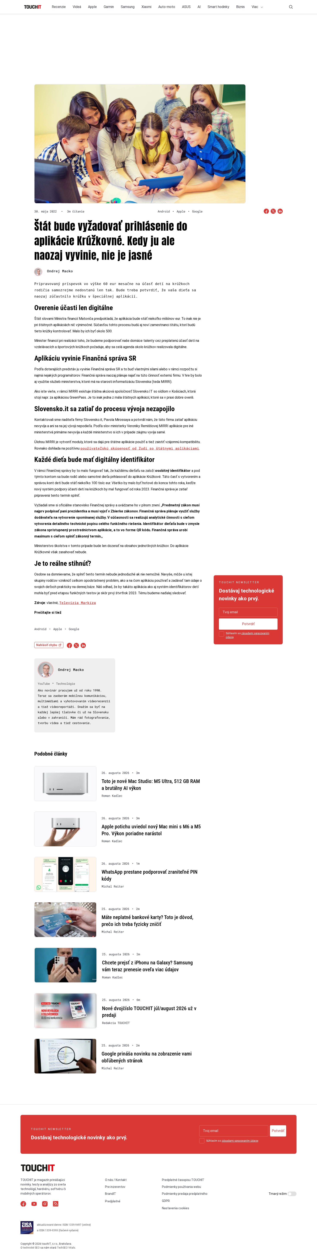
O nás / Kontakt (116, 1180)
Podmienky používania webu (181, 1187)
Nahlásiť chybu (46, 645)
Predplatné (112, 1201)
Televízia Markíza (77, 602)
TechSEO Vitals (66, 1247)
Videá (77, 7)
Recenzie (59, 7)
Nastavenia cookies (175, 1208)
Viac (255, 7)
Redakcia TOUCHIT (116, 1022)
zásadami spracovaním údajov (240, 1140)
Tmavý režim (278, 1193)
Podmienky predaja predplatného (184, 1193)
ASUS (186, 7)
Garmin (109, 7)
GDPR (166, 1201)
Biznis (240, 7)
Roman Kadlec (112, 795)
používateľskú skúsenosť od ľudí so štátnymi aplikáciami (139, 448)
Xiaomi (146, 7)
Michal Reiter (113, 886)
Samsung (128, 7)
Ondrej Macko (60, 271)
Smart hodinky (218, 7)
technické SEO (31, 1247)
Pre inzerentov (115, 1187)
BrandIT (110, 1193)
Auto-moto (166, 7)
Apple (92, 7)
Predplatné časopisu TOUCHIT (183, 1180)
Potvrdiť (248, 624)
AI (199, 7)
